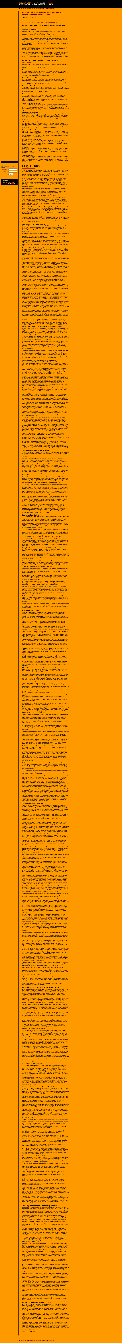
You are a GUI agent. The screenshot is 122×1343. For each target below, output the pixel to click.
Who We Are (51, 8)
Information (37, 8)
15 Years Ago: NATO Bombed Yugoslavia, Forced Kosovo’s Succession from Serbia (42, 13)
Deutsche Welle (26, 62)
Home (20, 8)
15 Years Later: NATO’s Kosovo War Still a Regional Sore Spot (42, 22)
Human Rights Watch (28, 168)
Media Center (44, 8)
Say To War (26, 8)
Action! (32, 8)
